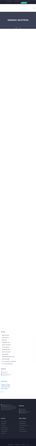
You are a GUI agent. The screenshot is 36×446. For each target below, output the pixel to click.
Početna (10, 9)
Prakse (19, 9)
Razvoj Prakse (22, 427)
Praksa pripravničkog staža (8, 356)
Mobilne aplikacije (6, 349)
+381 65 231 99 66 (17, 1)
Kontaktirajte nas (23, 2)
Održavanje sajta (6, 342)
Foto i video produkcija (7, 363)
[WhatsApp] (13, 2)
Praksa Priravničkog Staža (24, 425)
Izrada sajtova (5, 337)
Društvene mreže (5, 359)
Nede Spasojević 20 (5, 371)
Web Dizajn (3, 425)
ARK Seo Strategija (5, 429)
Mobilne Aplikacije (22, 421)
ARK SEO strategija (6, 344)
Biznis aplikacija (26, 9)
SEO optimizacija (5, 347)
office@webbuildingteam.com (26, 1)
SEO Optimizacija (4, 431)
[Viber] (15, 2)
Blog (27, 444)
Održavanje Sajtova (5, 427)
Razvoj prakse (5, 354)
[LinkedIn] (11, 2)
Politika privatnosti (10, 444)
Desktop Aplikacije (23, 423)
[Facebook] (9, 2)
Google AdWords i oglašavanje (9, 361)
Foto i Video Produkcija (23, 431)
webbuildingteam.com (5, 375)
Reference (23, 444)
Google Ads (3, 433)
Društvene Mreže (22, 429)
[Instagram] (12, 2)
